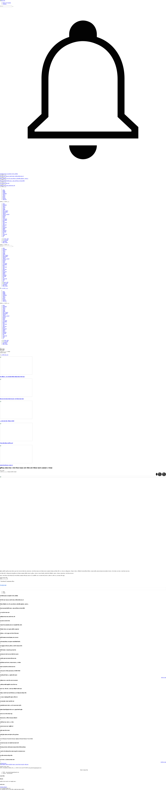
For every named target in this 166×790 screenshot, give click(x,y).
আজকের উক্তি (5, 212)
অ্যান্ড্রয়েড (2, 787)
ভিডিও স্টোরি (6, 282)
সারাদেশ (4, 194)
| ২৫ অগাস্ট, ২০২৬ (4, 288)
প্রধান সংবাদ (5, 222)
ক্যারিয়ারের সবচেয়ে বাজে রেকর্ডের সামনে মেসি (7, 185)
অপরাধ (4, 208)
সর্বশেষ (4, 591)
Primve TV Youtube (7, 2)
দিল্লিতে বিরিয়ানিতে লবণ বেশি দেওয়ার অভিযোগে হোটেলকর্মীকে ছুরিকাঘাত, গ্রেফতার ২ (14, 178)
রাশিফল (4, 229)
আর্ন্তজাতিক (5, 193)
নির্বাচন (4, 221)
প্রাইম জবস (4, 199)
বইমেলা (4, 217)
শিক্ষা (3, 233)
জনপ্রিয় (4, 592)
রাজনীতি (4, 191)
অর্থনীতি (4, 192)
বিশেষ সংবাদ (5, 227)
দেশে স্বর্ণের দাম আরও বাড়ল (4, 183)
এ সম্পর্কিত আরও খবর (4, 354)
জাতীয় (4, 190)
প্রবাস (4, 223)
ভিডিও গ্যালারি (5, 286)
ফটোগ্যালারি (5, 284)
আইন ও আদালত (5, 210)
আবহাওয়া (4, 213)
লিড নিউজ (4, 231)
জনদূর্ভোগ (4, 198)
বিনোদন (4, 197)
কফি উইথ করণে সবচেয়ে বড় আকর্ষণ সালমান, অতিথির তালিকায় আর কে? (12, 176)
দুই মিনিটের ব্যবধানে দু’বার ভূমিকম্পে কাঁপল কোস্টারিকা (9, 173)
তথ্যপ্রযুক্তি (5, 220)
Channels (4, 3)
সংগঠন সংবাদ (5, 234)
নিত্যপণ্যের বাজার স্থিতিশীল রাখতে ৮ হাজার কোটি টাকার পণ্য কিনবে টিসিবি (12, 180)
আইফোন (5, 787)
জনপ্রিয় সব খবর (163, 762)
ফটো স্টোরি (6, 283)
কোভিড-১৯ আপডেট (6, 214)
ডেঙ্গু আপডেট (5, 219)
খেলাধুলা (4, 196)
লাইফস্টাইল (4, 230)
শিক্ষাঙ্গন (4, 216)
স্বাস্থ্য (4, 235)
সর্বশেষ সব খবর (163, 677)
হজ (3, 236)
